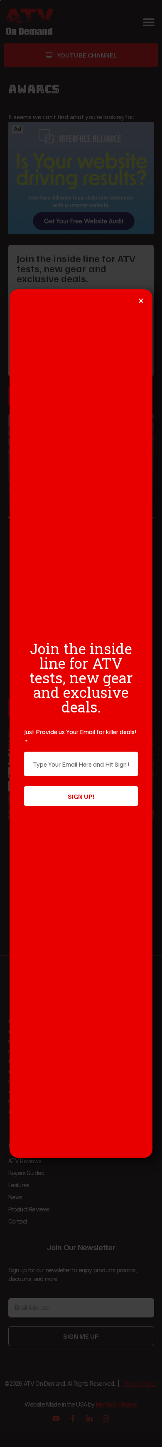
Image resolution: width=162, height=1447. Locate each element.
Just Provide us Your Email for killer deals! (80, 731)
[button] (141, 301)
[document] (81, 723)
